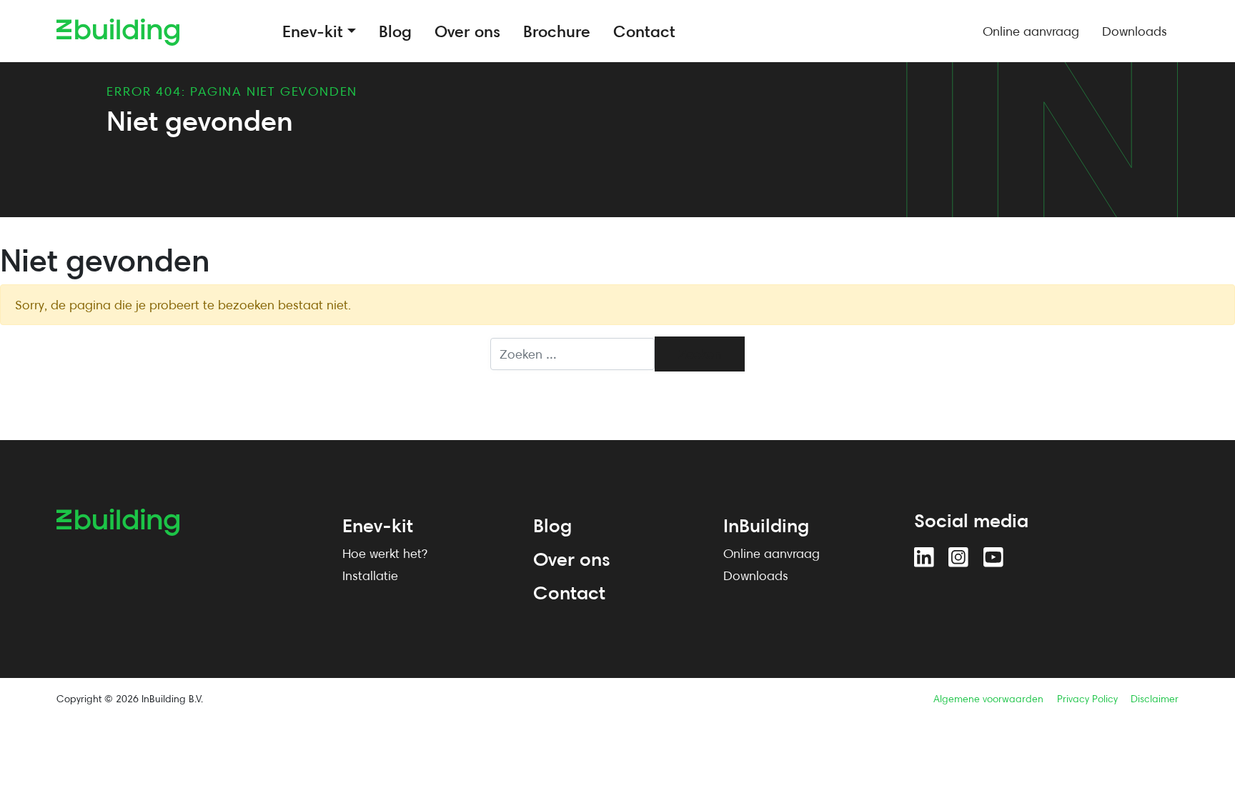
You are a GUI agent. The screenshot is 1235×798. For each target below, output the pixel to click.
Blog (552, 525)
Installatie (370, 575)
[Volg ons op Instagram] (958, 557)
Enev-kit (377, 525)
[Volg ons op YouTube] (993, 557)
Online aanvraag (771, 553)
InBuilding (766, 525)
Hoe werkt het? (384, 553)
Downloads (755, 575)
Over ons (571, 558)
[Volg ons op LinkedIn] (924, 557)
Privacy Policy (1087, 698)
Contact (569, 592)
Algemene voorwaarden (988, 698)
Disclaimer (1155, 698)
